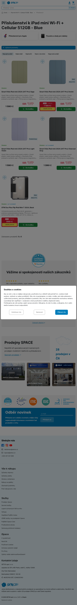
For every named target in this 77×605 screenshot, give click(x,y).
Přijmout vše (62, 312)
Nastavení (39, 312)
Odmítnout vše (16, 312)
